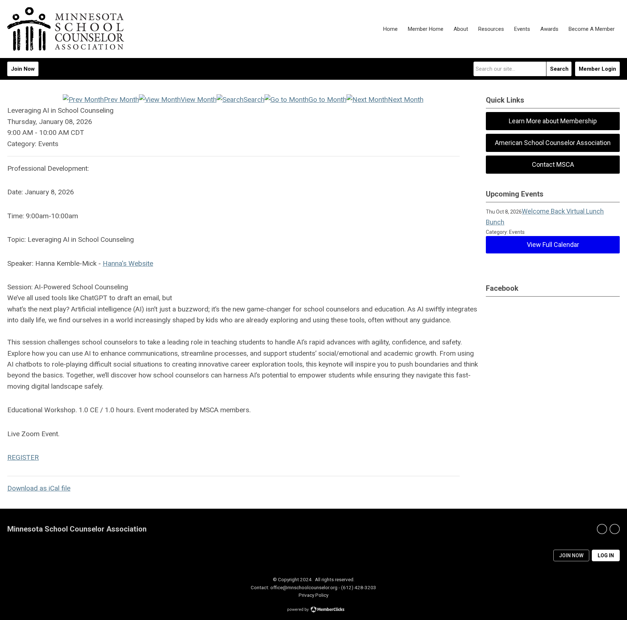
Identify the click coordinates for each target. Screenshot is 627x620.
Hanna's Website (128, 263)
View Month (199, 99)
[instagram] (615, 529)
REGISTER (23, 457)
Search (559, 69)
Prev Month (121, 99)
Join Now (23, 69)
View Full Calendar (553, 244)
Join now (571, 555)
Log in (606, 555)
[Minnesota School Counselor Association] (65, 29)
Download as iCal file (38, 488)
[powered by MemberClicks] (313, 610)
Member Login (597, 69)
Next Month (405, 99)
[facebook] (602, 529)
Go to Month (327, 99)
